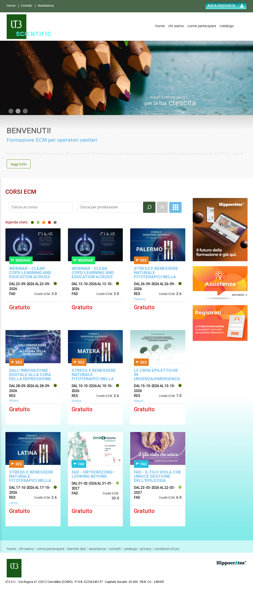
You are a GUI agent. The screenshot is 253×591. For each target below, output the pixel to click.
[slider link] (220, 282)
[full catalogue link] (175, 207)
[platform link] (29, 26)
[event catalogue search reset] (162, 207)
